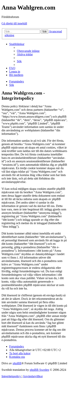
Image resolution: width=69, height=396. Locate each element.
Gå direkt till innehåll (14, 23)
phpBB (17, 363)
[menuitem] (28, 51)
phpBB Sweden (39, 369)
